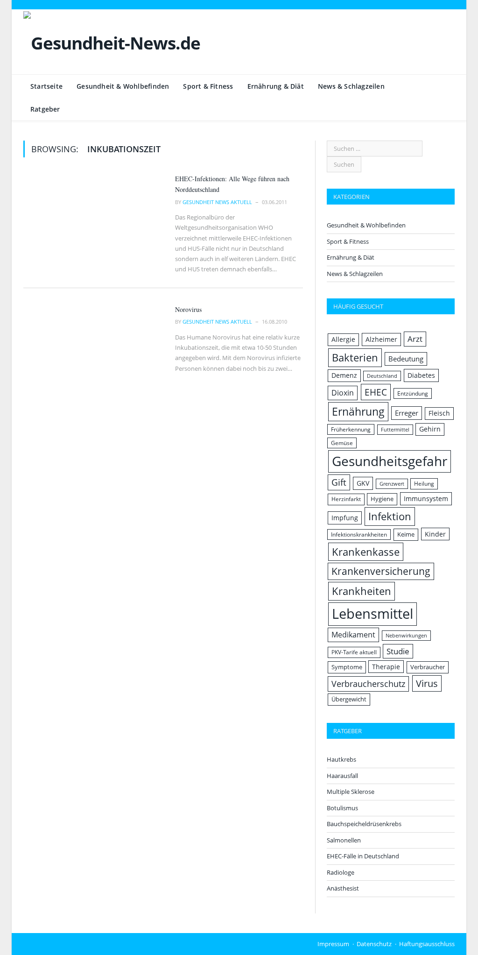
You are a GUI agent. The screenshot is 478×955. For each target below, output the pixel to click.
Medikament (353, 635)
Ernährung (358, 411)
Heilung (424, 483)
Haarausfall (342, 775)
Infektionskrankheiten (359, 534)
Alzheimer (381, 339)
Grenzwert (392, 484)
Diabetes (421, 375)
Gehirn (430, 428)
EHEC (376, 392)
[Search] (442, 109)
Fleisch (439, 413)
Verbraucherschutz (368, 683)
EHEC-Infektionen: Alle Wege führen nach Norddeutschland (232, 184)
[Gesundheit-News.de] (111, 41)
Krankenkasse (366, 552)
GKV (363, 483)
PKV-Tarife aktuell (354, 652)
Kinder (435, 534)
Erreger (406, 412)
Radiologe (340, 872)
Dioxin (342, 393)
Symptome (346, 667)
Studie (398, 651)
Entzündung (412, 393)
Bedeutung (405, 358)
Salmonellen (344, 840)
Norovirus (188, 309)
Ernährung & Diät (275, 86)
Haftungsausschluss (427, 944)
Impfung (344, 517)
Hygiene (382, 499)
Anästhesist (343, 888)
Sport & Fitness (208, 86)
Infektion (389, 516)
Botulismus (342, 808)
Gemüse (342, 442)
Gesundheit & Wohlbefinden (123, 86)
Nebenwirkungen (406, 635)
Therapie (386, 666)
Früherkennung (351, 429)
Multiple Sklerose (350, 791)
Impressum (333, 944)
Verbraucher (427, 667)
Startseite (46, 86)
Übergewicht (348, 699)
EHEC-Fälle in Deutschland (363, 856)
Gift (338, 482)
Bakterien (355, 357)
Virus (427, 683)
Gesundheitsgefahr (389, 461)
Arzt (415, 338)
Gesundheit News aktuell (217, 201)
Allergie (343, 339)
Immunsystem (426, 498)
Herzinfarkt (346, 499)
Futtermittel (395, 429)
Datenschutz (374, 944)
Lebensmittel (372, 613)
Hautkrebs (341, 759)
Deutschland (382, 376)
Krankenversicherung (380, 571)
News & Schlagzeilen (351, 86)
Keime (406, 534)
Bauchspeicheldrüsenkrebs (364, 824)
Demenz (344, 375)
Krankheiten (361, 591)
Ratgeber (45, 109)
